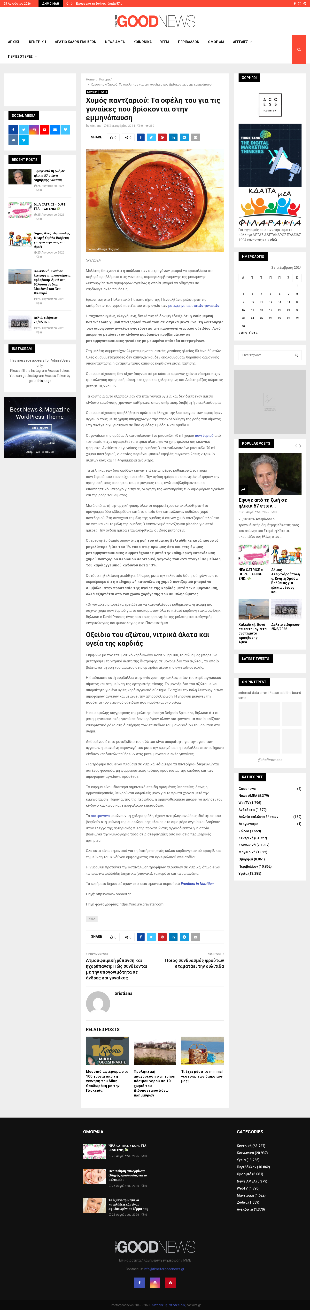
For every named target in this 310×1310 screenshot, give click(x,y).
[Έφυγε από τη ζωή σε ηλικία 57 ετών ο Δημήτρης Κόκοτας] (19, 176)
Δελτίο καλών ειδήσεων (75, 42)
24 (252, 318)
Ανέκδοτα (247, 810)
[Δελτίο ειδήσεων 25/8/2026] (19, 323)
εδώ (273, 240)
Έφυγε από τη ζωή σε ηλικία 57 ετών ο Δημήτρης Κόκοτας (49, 175)
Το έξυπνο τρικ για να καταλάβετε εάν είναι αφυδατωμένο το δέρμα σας (128, 1204)
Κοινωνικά (142, 42)
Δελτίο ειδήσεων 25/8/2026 (45, 320)
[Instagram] (155, 1283)
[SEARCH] (296, 355)
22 (296, 310)
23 (243, 318)
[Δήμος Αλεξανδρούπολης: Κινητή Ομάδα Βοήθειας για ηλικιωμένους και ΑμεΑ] (19, 238)
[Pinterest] (170, 1283)
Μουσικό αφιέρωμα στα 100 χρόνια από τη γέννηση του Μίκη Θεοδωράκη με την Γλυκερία (107, 1081)
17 (252, 310)
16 (243, 310)
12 (270, 301)
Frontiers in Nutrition (197, 883)
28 (288, 318)
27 (279, 318)
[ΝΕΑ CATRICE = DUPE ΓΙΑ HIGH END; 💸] (19, 210)
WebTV (244, 803)
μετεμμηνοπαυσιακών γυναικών (193, 305)
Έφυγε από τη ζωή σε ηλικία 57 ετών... (263, 503)
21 (288, 310)
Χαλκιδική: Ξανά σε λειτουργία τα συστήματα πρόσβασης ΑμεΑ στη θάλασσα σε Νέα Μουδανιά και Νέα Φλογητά (52, 282)
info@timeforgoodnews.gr (164, 1269)
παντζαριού (204, 435)
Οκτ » (253, 333)
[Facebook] (139, 1283)
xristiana (95, 125)
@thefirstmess (270, 760)
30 (243, 326)
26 (270, 318)
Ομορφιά (216, 42)
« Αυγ (243, 333)
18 (261, 310)
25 (261, 318)
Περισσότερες (20, 56)
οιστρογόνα (100, 816)
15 (296, 301)
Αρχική (14, 42)
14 (288, 301)
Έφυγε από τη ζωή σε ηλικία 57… (99, 3)
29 (296, 318)
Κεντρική (37, 42)
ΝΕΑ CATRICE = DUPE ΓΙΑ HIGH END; (49, 207)
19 (270, 310)
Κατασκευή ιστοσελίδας (169, 1305)
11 (261, 301)
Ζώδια (244, 831)
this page (44, 381)
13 (279, 301)
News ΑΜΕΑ (115, 42)
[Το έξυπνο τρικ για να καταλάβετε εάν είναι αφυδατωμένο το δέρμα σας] (94, 1205)
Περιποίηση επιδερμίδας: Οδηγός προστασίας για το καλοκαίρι (127, 1175)
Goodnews (247, 789)
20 (279, 310)
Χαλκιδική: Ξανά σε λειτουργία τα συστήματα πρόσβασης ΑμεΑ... (253, 633)
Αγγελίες (240, 42)
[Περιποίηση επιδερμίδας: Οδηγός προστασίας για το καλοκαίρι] (94, 1176)
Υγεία (164, 42)
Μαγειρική (247, 852)
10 (252, 301)
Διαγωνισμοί (249, 824)
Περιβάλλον (188, 42)
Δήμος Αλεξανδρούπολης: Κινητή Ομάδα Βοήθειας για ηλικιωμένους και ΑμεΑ (52, 239)
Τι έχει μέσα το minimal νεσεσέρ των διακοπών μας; (202, 1076)
